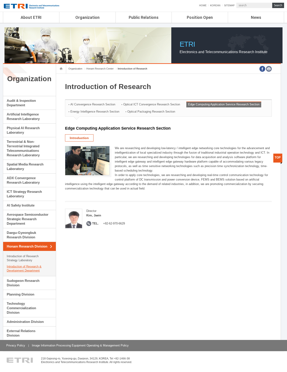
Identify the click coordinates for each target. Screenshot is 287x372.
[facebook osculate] (262, 69)
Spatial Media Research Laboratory (25, 166)
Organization (87, 17)
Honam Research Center (100, 68)
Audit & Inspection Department (21, 103)
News (256, 17)
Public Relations (144, 17)
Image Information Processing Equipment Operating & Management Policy (80, 345)
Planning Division (20, 294)
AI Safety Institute (21, 205)
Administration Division (25, 322)
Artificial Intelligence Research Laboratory (23, 116)
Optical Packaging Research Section (151, 111)
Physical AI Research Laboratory (23, 130)
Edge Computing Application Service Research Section (223, 104)
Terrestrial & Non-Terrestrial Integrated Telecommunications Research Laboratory (23, 148)
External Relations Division (21, 333)
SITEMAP (229, 5)
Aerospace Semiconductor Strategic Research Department (27, 219)
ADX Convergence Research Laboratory (23, 180)
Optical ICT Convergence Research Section (151, 104)
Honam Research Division (27, 246)
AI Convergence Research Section (92, 104)
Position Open (200, 17)
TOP (278, 157)
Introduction (79, 138)
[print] (269, 69)
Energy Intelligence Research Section (94, 111)
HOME (203, 5)
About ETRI (31, 17)
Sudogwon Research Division (23, 283)
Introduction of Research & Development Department (24, 268)
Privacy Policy (15, 345)
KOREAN (215, 5)
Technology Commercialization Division (21, 308)
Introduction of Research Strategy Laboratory (23, 258)
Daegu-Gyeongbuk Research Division (21, 235)
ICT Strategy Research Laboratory (24, 194)
